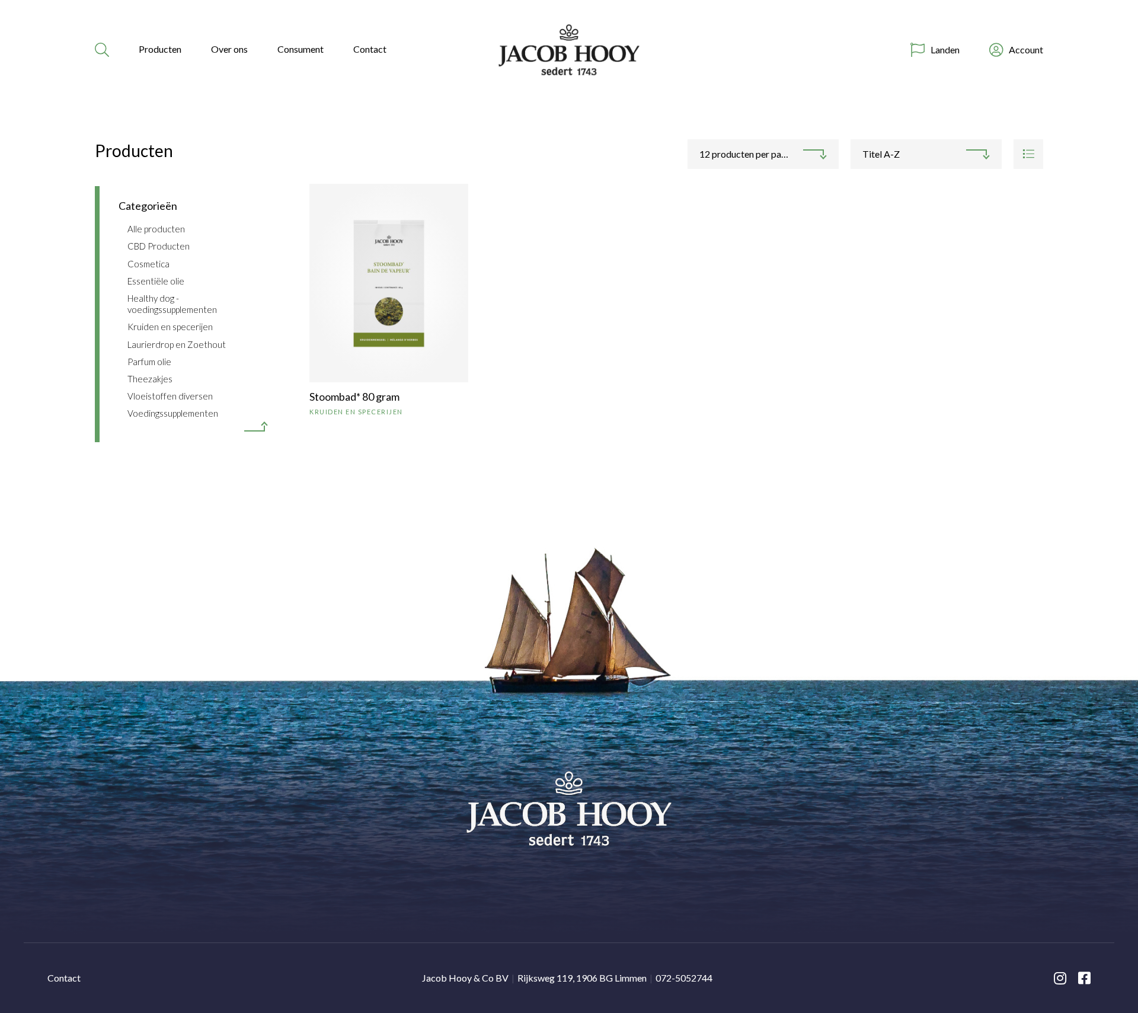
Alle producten (156, 228)
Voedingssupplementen (172, 413)
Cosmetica (148, 263)
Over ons (229, 49)
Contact (369, 49)
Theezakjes (149, 378)
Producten (160, 49)
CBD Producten (158, 246)
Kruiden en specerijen (170, 326)
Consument (300, 49)
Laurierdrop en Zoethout (176, 344)
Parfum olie (149, 361)
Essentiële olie (155, 281)
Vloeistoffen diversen (170, 396)
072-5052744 (684, 977)
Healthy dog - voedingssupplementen (172, 304)
